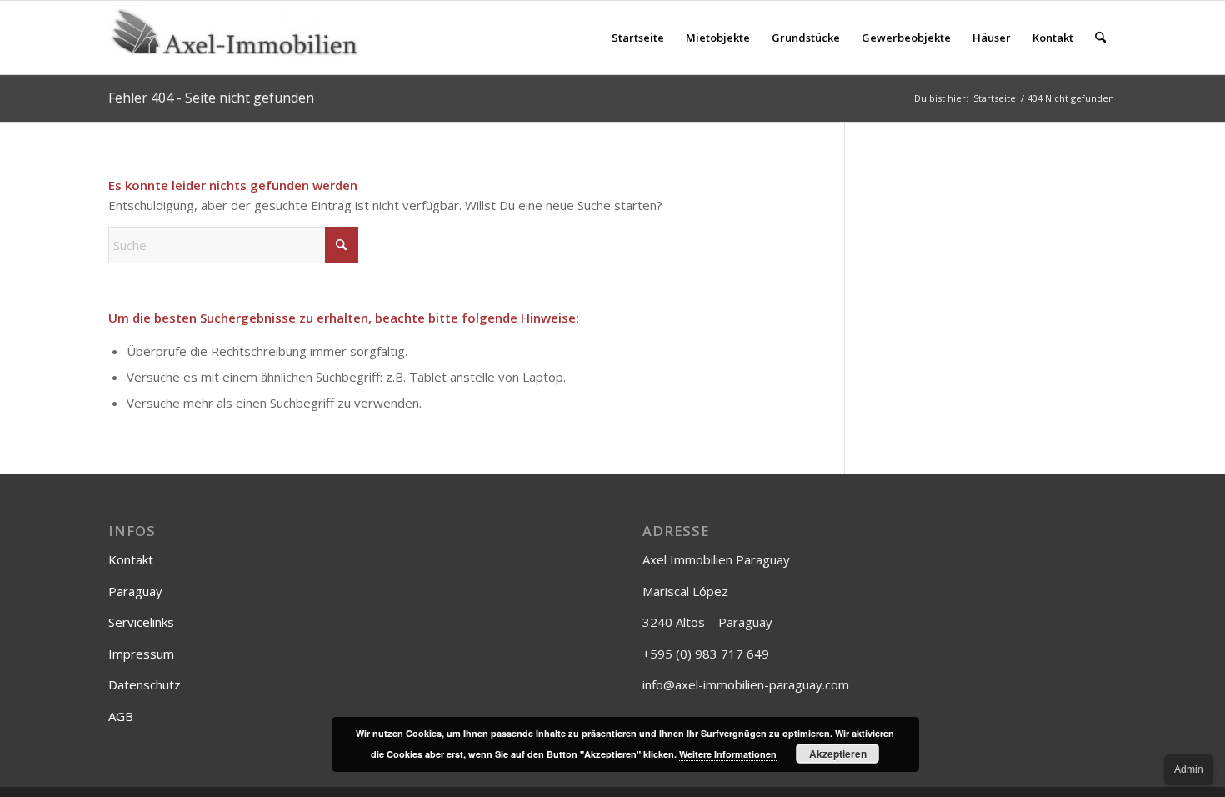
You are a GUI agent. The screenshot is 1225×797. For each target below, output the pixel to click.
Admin (1188, 769)
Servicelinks (141, 622)
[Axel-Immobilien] (233, 37)
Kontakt (130, 559)
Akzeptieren (838, 753)
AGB (120, 716)
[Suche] (1100, 37)
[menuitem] (638, 37)
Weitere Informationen (728, 754)
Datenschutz (144, 684)
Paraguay (135, 591)
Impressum (141, 653)
